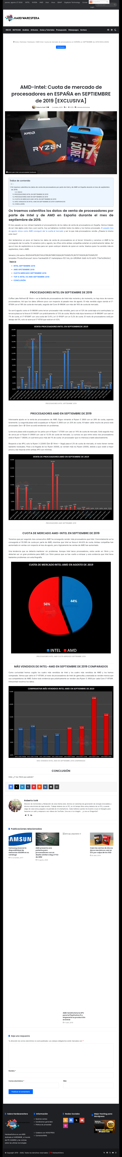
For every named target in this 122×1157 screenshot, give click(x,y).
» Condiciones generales (43, 1122)
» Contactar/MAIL (40, 1135)
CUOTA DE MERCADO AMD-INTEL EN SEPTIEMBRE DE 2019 (35, 199)
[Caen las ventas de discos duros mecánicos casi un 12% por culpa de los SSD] (102, 839)
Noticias (23, 42)
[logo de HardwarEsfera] (22, 18)
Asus (53, 2)
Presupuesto (61, 30)
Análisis (25, 30)
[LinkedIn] (22, 786)
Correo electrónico (16, 1081)
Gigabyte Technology (72, 2)
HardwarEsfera (58, 1153)
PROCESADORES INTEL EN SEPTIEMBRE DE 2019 (31, 194)
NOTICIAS (17, 30)
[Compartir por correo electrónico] (51, 786)
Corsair (85, 2)
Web (64, 1081)
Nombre (12, 1071)
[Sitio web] (25, 815)
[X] (16, 786)
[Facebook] (11, 786)
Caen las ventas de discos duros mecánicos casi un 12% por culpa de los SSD (101, 850)
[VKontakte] (45, 786)
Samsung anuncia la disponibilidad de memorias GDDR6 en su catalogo (19, 851)
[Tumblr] (28, 786)
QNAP (59, 2)
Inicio (17, 42)
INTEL (27, 2)
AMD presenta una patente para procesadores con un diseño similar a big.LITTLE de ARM (47, 852)
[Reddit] (39, 786)
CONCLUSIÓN (20, 204)
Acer (47, 2)
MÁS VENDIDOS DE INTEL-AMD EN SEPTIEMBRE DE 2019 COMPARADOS (40, 202)
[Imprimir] (56, 786)
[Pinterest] (33, 786)
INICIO (8, 30)
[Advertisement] (61, 66)
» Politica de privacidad (42, 1125)
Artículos (34, 30)
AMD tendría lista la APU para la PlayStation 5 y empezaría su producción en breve (74, 1016)
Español (96, 2)
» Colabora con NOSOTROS (44, 1133)
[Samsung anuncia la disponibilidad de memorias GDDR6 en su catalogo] (20, 839)
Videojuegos (73, 30)
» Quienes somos (40, 1119)
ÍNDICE (20, 192)
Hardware (31, 42)
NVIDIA (34, 2)
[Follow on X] (46, 107)
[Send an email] (48, 107)
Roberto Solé (40, 107)
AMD (41, 2)
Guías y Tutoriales (47, 30)
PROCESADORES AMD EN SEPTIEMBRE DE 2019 (31, 197)
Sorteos (83, 30)
